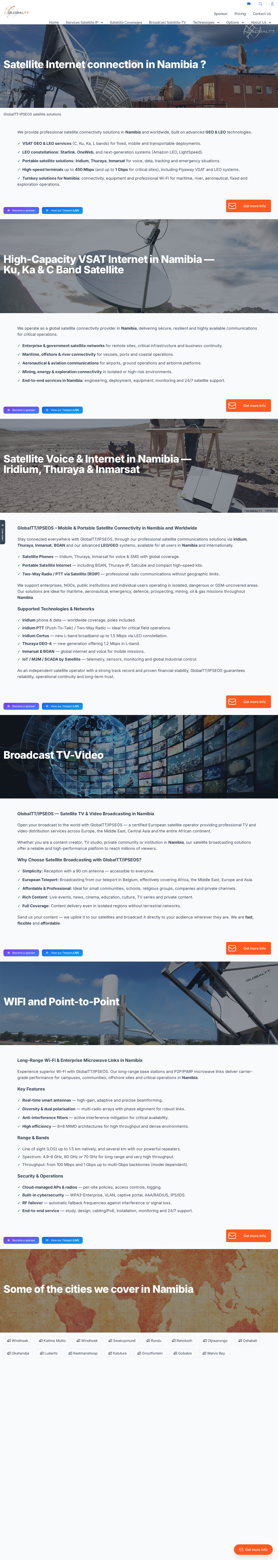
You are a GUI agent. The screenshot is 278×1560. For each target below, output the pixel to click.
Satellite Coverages (126, 22)
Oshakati (249, 1340)
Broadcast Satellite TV (167, 22)
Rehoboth (183, 1340)
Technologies (204, 22)
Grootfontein (152, 1353)
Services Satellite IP (82, 22)
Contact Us (262, 14)
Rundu (155, 1340)
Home (54, 22)
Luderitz (50, 1353)
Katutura (119, 1353)
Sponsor (221, 14)
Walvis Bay (215, 1353)
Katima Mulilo (54, 1340)
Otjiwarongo (217, 1340)
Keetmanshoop (85, 1353)
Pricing (240, 14)
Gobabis (184, 1353)
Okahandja (20, 1353)
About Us (258, 22)
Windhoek (19, 1340)
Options (232, 22)
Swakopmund (124, 1340)
